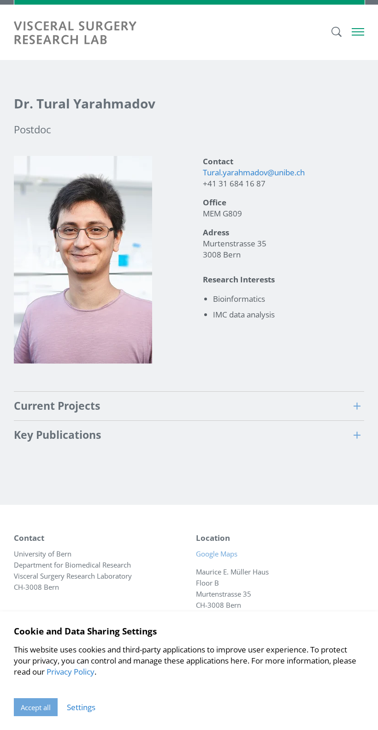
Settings (81, 707)
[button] (189, 405)
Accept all (36, 707)
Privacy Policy (70, 671)
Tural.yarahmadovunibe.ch (254, 172)
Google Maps (219, 553)
